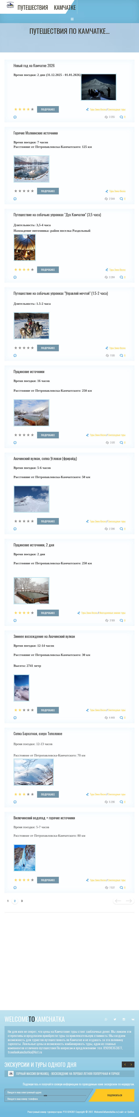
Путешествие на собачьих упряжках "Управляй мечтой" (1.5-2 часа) (61, 293)
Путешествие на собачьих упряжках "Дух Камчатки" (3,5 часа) (57, 214)
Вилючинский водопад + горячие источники (44, 817)
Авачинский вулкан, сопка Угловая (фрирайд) (45, 458)
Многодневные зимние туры (112, 613)
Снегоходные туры (116, 109)
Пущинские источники (29, 371)
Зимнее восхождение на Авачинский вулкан (44, 636)
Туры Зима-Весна (98, 109)
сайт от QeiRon (126, 1112)
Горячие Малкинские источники (36, 133)
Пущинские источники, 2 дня (34, 544)
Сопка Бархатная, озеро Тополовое (38, 733)
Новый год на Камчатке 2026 (34, 65)
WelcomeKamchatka (35, 1019)
